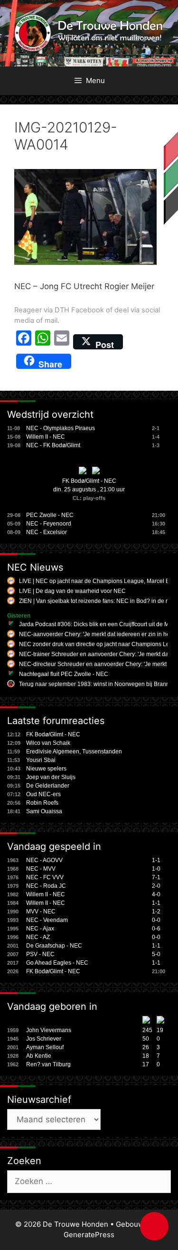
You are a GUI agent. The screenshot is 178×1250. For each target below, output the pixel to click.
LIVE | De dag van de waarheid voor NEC (72, 591)
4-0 (156, 894)
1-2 (156, 911)
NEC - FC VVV (45, 877)
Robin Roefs (42, 802)
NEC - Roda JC (46, 886)
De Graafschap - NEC (54, 945)
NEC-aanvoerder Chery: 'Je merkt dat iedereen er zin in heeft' (98, 634)
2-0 (156, 886)
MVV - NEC (41, 911)
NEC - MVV (41, 868)
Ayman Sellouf (45, 1047)
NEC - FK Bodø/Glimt (53, 445)
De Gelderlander (47, 785)
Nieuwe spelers (46, 768)
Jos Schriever (43, 1038)
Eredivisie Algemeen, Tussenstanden (74, 751)
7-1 (156, 877)
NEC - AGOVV (44, 860)
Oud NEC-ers (43, 794)
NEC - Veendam (47, 920)
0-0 (156, 920)
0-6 (156, 928)
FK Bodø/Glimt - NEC (89, 481)
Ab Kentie (38, 1056)
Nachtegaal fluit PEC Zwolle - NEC (63, 674)
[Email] (61, 341)
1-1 (156, 860)
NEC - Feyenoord (48, 523)
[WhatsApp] (42, 341)
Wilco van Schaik (48, 743)
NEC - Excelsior (46, 532)
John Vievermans (48, 1030)
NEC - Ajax (40, 928)
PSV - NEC (40, 954)
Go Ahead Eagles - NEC (57, 962)
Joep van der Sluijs (50, 777)
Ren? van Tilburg (48, 1064)
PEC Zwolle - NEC (50, 515)
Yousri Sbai (41, 760)
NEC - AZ (38, 937)
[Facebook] (23, 341)
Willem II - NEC (45, 436)
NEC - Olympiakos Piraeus (60, 428)
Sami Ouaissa (44, 811)
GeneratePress (89, 1234)
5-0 (156, 954)
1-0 (156, 868)
